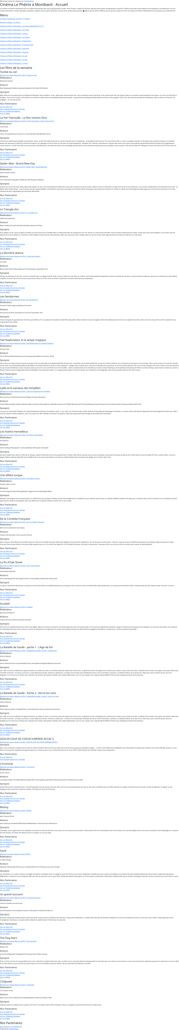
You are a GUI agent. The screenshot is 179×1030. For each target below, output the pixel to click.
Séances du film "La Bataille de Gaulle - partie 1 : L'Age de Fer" (35, 651)
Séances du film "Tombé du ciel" (25, 75)
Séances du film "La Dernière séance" (27, 256)
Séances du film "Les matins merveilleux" (28, 435)
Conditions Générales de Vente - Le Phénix (15, 19)
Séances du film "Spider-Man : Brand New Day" (30, 167)
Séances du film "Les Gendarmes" (26, 300)
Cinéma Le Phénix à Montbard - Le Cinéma (15, 37)
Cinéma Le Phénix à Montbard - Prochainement (16, 45)
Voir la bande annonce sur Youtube (12, 109)
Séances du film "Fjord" (22, 854)
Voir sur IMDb (5, 114)
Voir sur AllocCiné (6, 107)
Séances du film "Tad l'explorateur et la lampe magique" (34, 343)
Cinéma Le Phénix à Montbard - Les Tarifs (14, 30)
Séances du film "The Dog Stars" (25, 941)
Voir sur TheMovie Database (10, 111)
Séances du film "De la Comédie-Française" (29, 522)
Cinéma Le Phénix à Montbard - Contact (14, 34)
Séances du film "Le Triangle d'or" (26, 213)
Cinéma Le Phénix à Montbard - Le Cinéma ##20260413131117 (22, 26)
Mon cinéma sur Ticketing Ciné (11, 1027)
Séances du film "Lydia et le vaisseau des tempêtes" (32, 391)
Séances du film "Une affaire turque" (27, 479)
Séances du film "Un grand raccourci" (27, 898)
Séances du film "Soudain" (23, 607)
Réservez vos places (7, 75)
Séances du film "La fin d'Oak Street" (27, 566)
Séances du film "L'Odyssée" (24, 985)
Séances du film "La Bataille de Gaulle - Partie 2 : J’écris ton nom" (36, 696)
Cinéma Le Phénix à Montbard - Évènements (15, 41)
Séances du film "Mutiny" (23, 811)
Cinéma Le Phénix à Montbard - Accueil (13, 56)
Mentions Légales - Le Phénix (10, 22)
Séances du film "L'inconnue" (24, 767)
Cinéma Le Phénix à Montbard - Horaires (14, 52)
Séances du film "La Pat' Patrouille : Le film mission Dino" (34, 121)
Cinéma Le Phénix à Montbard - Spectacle (14, 48)
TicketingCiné (29, 1)
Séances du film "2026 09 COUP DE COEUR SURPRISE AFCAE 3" (36, 742)
